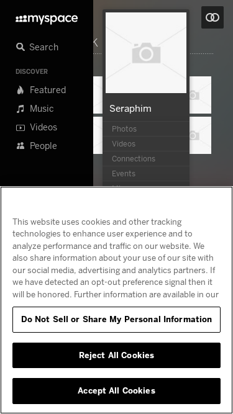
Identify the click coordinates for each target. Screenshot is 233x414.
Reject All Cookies (116, 355)
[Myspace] (47, 16)
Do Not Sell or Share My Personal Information (116, 319)
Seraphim (130, 108)
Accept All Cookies (116, 390)
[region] (116, 300)
